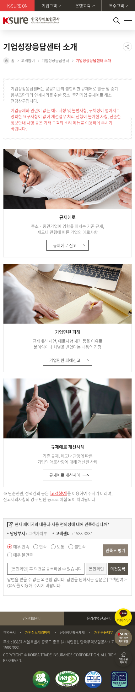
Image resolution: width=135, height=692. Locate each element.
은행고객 (82, 6)
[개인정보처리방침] (123, 637)
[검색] (116, 20)
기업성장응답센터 (55, 60)
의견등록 (117, 569)
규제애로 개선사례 (64, 475)
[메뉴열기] (128, 20)
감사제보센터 (32, 618)
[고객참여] (58, 493)
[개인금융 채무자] (123, 658)
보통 (60, 546)
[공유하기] (127, 46)
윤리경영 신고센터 (99, 618)
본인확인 (96, 569)
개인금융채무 (103, 632)
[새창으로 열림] (41, 679)
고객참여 (28, 60)
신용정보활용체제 (72, 632)
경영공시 (9, 632)
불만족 (80, 546)
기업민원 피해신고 (64, 360)
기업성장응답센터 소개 (93, 60)
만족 (43, 546)
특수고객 (116, 6)
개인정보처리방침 (37, 632)
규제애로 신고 (65, 245)
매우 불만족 (23, 555)
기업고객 (49, 6)
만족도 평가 (115, 550)
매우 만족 (21, 546)
